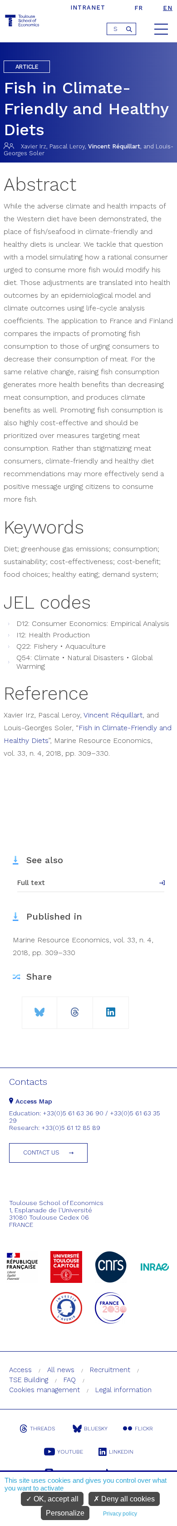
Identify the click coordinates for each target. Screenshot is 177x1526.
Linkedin (121, 1452)
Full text (31, 883)
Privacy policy (120, 1514)
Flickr (144, 1428)
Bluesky (96, 1428)
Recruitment (110, 1370)
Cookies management (44, 1390)
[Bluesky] (39, 1008)
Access (20, 1370)
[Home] (23, 22)
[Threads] (75, 1008)
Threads (42, 1428)
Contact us (41, 1152)
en (167, 8)
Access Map (32, 1101)
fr (138, 8)
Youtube (70, 1452)
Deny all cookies (127, 1499)
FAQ (70, 1380)
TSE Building (28, 1380)
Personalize (65, 1513)
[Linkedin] (110, 1008)
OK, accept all (55, 1499)
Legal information (123, 1390)
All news (60, 1370)
